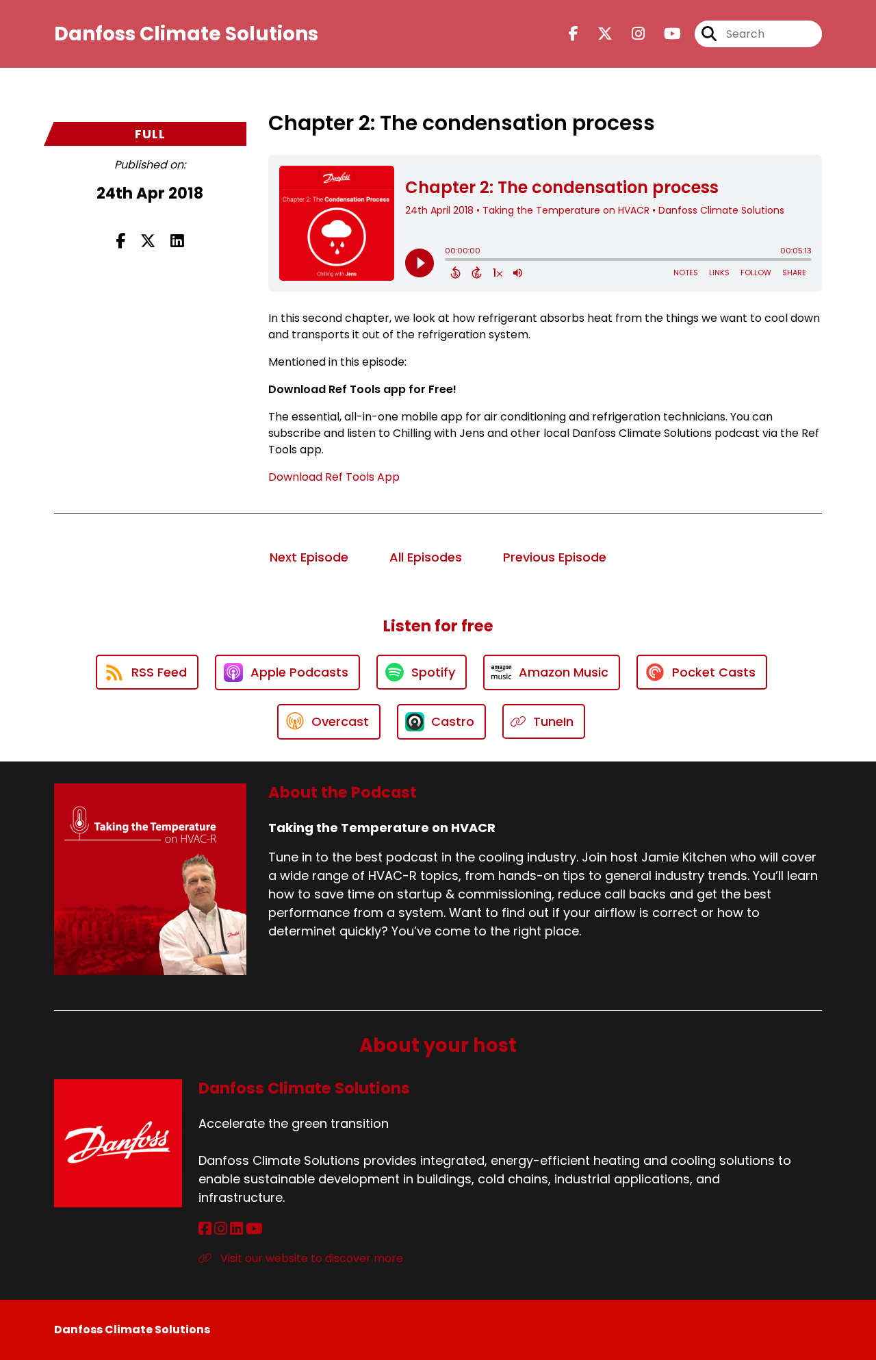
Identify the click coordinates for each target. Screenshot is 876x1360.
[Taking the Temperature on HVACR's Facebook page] (573, 34)
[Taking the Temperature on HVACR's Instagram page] (630, 34)
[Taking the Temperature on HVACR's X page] (597, 34)
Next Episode (309, 557)
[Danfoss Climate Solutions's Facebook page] (204, 1228)
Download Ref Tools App (334, 477)
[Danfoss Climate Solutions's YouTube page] (254, 1228)
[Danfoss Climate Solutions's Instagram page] (220, 1228)
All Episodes (425, 557)
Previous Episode (554, 557)
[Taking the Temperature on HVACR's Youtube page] (664, 34)
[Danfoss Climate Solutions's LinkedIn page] (236, 1228)
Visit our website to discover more (310, 1258)
